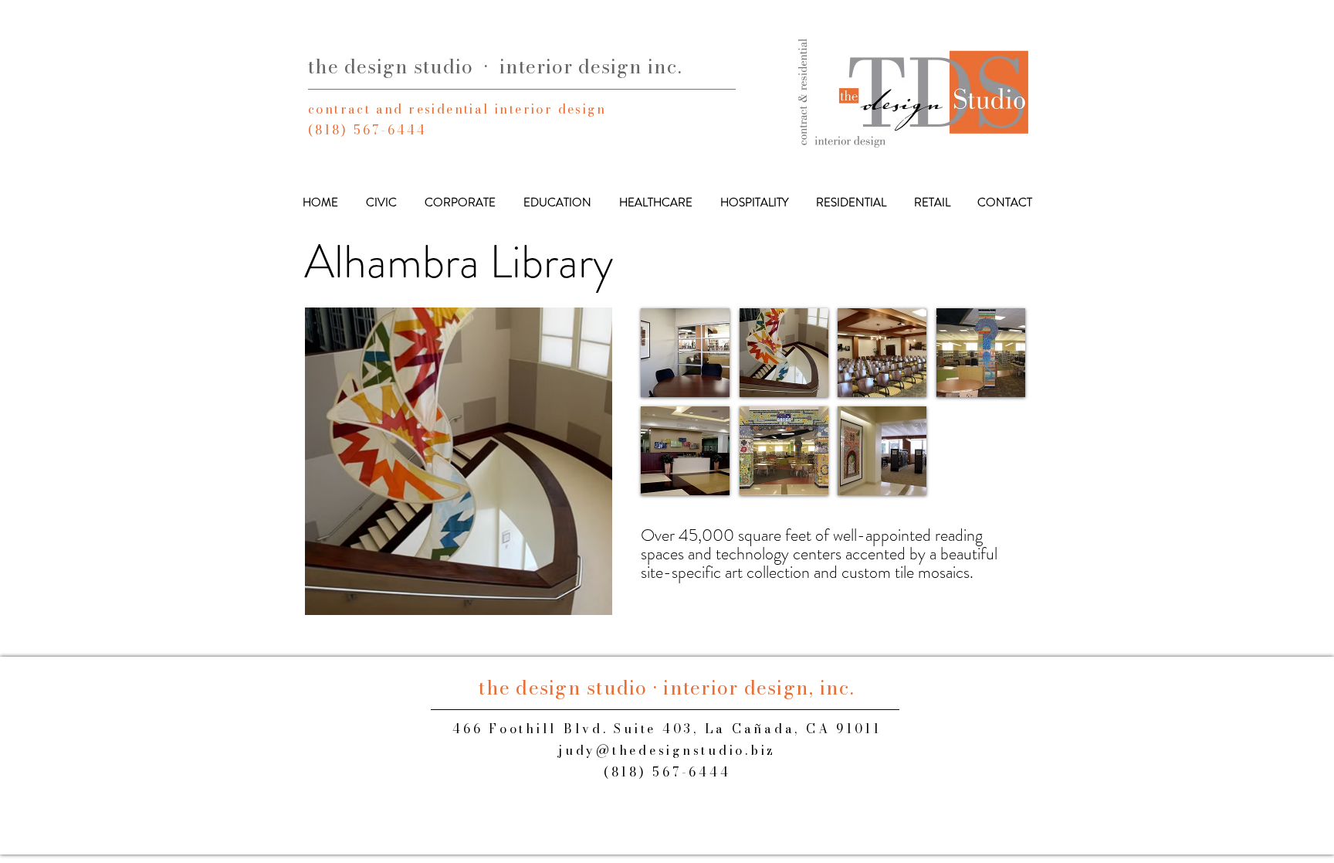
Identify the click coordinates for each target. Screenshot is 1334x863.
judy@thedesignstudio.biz (667, 750)
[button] (458, 461)
